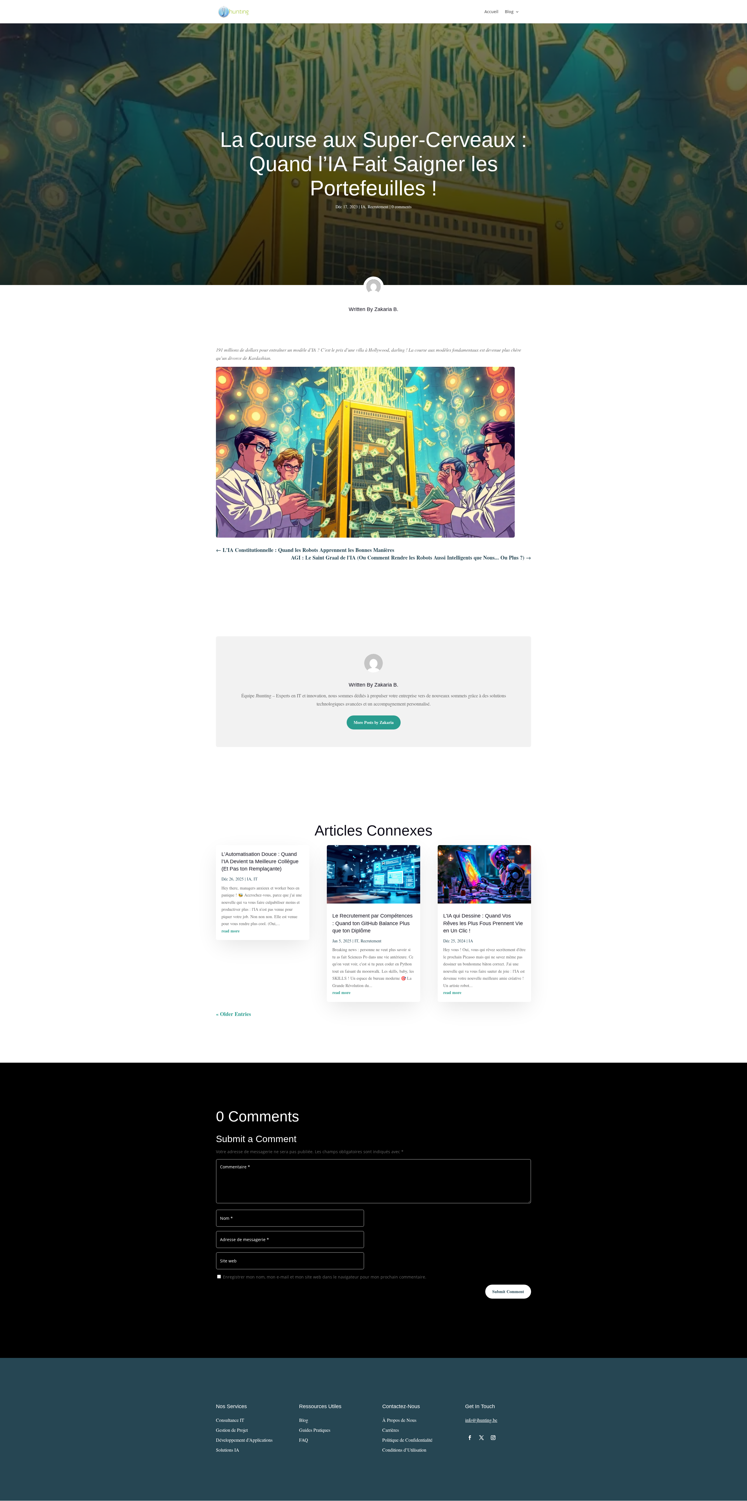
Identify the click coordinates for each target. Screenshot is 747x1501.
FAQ (303, 1440)
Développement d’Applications (244, 1440)
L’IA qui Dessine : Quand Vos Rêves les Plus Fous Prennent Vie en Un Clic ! (483, 923)
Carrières (390, 1430)
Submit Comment (508, 1291)
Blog (509, 12)
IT (256, 879)
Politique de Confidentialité (407, 1440)
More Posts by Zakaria (374, 722)
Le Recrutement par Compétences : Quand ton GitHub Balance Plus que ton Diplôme (372, 923)
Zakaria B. (386, 309)
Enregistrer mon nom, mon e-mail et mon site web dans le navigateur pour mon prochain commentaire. (324, 1277)
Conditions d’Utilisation (404, 1450)
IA (363, 206)
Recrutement (378, 206)
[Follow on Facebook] (469, 1437)
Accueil (491, 12)
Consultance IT (230, 1420)
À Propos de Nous (399, 1420)
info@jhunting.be (481, 1420)
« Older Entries (233, 1014)
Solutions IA (227, 1450)
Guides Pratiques (314, 1430)
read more (230, 931)
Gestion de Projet (232, 1430)
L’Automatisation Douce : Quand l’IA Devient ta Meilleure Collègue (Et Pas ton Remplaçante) (260, 861)
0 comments (401, 206)
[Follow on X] (481, 1437)
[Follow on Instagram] (493, 1437)
